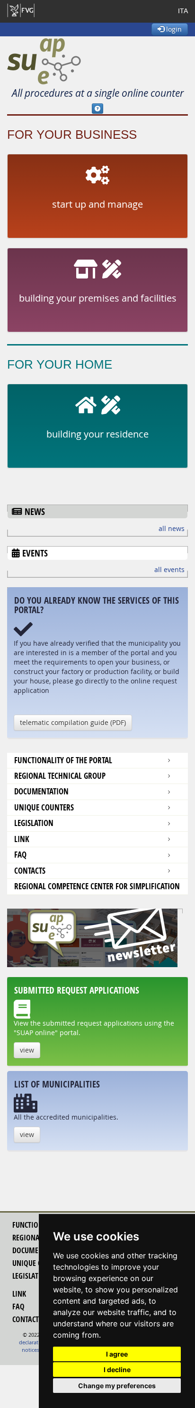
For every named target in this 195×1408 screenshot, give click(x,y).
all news (172, 528)
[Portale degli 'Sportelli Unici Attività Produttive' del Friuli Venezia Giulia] (44, 61)
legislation (31, 1276)
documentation (41, 791)
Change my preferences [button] (117, 1386)
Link (21, 839)
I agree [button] (117, 1354)
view (27, 1049)
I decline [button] (117, 1370)
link (19, 1294)
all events (169, 569)
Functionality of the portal (63, 760)
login (173, 29)
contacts (29, 870)
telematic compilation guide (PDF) (73, 722)
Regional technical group (60, 775)
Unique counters (44, 807)
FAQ (20, 854)
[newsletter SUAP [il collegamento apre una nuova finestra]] (97, 938)
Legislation (33, 823)
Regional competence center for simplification (97, 886)
